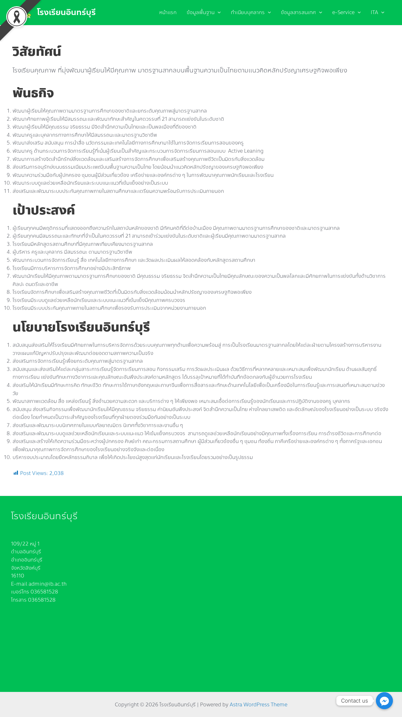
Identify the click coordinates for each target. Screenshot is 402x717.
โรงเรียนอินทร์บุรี (66, 12)
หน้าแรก (168, 12)
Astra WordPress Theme (258, 705)
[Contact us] (384, 700)
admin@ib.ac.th (48, 584)
